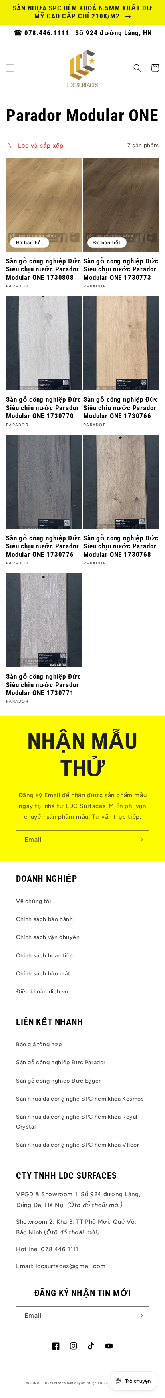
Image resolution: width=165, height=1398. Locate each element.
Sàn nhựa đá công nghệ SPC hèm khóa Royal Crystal (76, 1121)
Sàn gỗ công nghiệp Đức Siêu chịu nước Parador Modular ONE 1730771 (43, 684)
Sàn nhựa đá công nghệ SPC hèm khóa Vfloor (77, 1144)
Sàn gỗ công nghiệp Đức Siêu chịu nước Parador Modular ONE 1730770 (43, 407)
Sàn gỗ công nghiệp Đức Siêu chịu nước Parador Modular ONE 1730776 (43, 546)
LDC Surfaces (54, 1383)
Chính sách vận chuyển (48, 937)
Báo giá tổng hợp (39, 1044)
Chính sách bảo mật (43, 973)
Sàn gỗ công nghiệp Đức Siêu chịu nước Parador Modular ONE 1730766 (120, 407)
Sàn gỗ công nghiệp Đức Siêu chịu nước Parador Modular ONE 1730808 (43, 269)
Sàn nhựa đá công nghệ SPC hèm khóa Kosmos (80, 1098)
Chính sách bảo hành (44, 919)
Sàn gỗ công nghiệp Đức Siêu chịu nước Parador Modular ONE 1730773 (120, 269)
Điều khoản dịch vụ (42, 991)
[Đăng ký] (140, 839)
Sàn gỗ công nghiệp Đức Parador (61, 1062)
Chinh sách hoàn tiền (44, 955)
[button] (10, 68)
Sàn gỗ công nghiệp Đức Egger (58, 1080)
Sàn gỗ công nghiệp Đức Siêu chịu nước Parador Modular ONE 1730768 (120, 546)
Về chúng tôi (33, 901)
